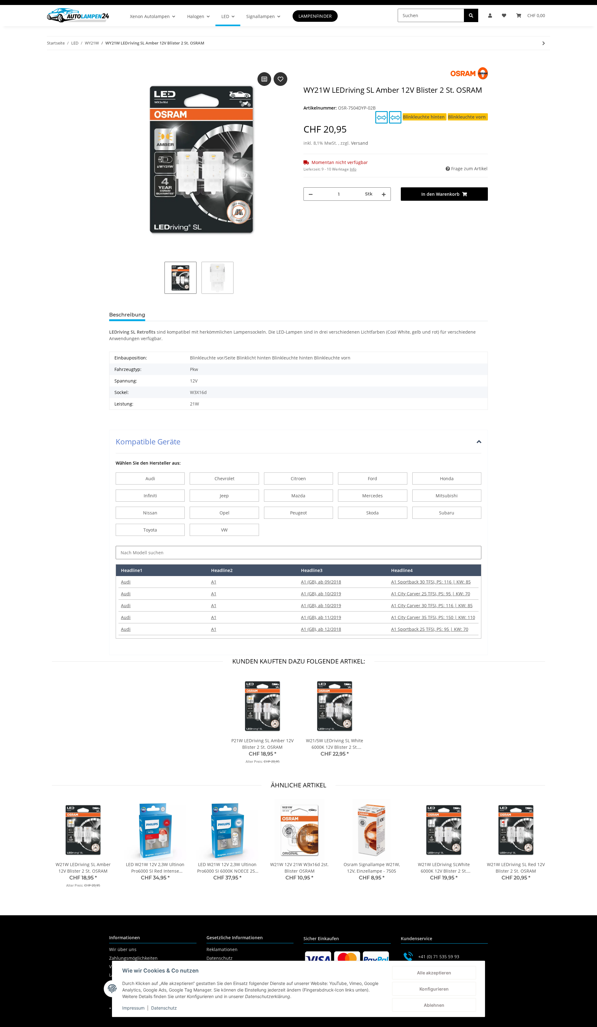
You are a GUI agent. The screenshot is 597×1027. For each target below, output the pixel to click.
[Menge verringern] (310, 194)
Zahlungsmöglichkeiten (133, 958)
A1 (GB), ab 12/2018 (321, 629)
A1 (213, 582)
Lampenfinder (315, 16)
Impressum (133, 1008)
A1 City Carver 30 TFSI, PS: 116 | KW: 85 (432, 605)
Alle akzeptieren (434, 972)
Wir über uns (123, 949)
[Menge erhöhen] (384, 194)
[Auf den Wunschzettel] (280, 79)
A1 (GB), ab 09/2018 (321, 582)
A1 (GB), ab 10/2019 (321, 594)
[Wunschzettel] (504, 15)
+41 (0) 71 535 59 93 (438, 956)
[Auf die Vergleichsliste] (264, 79)
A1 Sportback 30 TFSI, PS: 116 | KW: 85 (431, 582)
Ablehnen (434, 1005)
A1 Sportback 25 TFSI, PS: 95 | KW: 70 (429, 629)
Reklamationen (222, 949)
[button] (490, 15)
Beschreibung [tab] (127, 315)
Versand (359, 143)
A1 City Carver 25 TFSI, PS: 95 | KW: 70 (430, 594)
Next (535, 847)
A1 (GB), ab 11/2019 (321, 617)
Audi (126, 582)
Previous (62, 847)
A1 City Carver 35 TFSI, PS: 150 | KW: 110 (433, 617)
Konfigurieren (434, 989)
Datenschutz (219, 958)
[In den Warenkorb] (114, 63)
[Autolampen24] (78, 15)
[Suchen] (471, 15)
